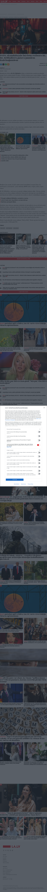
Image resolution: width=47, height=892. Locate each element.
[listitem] (23, 429)
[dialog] (23, 446)
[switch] (38, 432)
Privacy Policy (30, 484)
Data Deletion (16, 484)
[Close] (44, 408)
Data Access (23, 484)
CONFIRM (14, 479)
